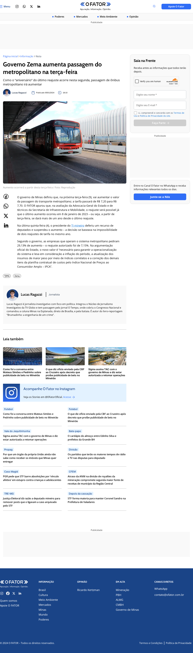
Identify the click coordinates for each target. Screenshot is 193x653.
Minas (42, 609)
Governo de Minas (127, 609)
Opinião (133, 16)
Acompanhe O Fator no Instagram (49, 389)
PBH (118, 595)
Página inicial (10, 56)
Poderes (59, 16)
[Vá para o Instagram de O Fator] (2, 593)
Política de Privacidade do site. (155, 115)
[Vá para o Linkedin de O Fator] (20, 593)
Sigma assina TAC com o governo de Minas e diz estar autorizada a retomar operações (30, 437)
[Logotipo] (95, 6)
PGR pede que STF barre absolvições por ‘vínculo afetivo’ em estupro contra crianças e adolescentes (32, 478)
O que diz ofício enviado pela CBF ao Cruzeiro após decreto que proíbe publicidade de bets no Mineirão (97, 417)
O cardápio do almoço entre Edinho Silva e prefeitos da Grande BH (92, 437)
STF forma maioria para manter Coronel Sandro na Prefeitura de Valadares (97, 500)
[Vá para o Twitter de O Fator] (14, 593)
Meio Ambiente (108, 16)
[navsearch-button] (154, 6)
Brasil (42, 590)
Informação (26, 56)
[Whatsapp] (24, 6)
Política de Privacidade (178, 643)
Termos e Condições (151, 643)
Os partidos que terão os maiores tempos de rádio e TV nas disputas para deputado (97, 456)
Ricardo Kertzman (88, 590)
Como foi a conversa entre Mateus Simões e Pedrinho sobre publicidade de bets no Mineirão (30, 415)
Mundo (43, 614)
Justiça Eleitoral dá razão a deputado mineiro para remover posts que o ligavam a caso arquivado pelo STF (31, 502)
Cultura (43, 595)
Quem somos (8, 600)
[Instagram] (17, 6)
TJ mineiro (77, 225)
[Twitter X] (31, 6)
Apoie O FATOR (9, 605)
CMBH (120, 605)
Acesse (67, 397)
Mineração (122, 590)
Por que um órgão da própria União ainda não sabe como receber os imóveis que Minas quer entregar (29, 458)
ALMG (119, 600)
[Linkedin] (39, 6)
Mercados (82, 16)
